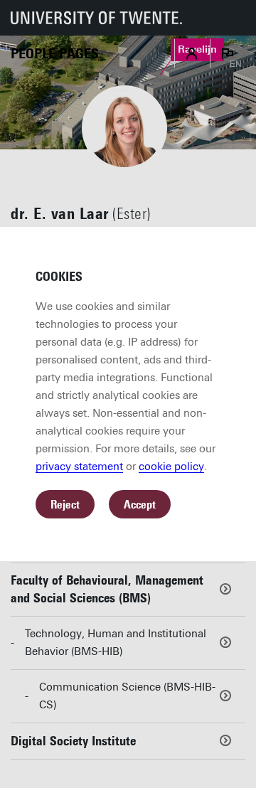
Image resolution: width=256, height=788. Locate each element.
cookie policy (171, 466)
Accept (140, 504)
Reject (65, 504)
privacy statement (79, 466)
